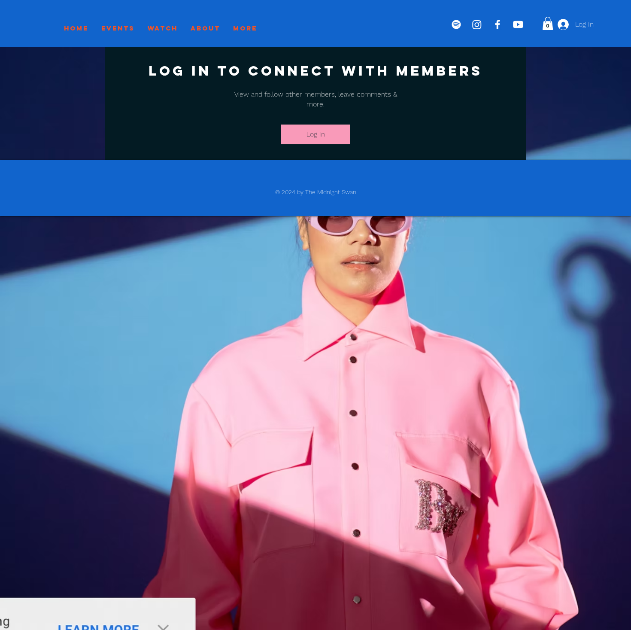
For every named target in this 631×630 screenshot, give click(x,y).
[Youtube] (518, 24)
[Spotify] (456, 24)
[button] (547, 23)
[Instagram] (477, 24)
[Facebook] (497, 24)
